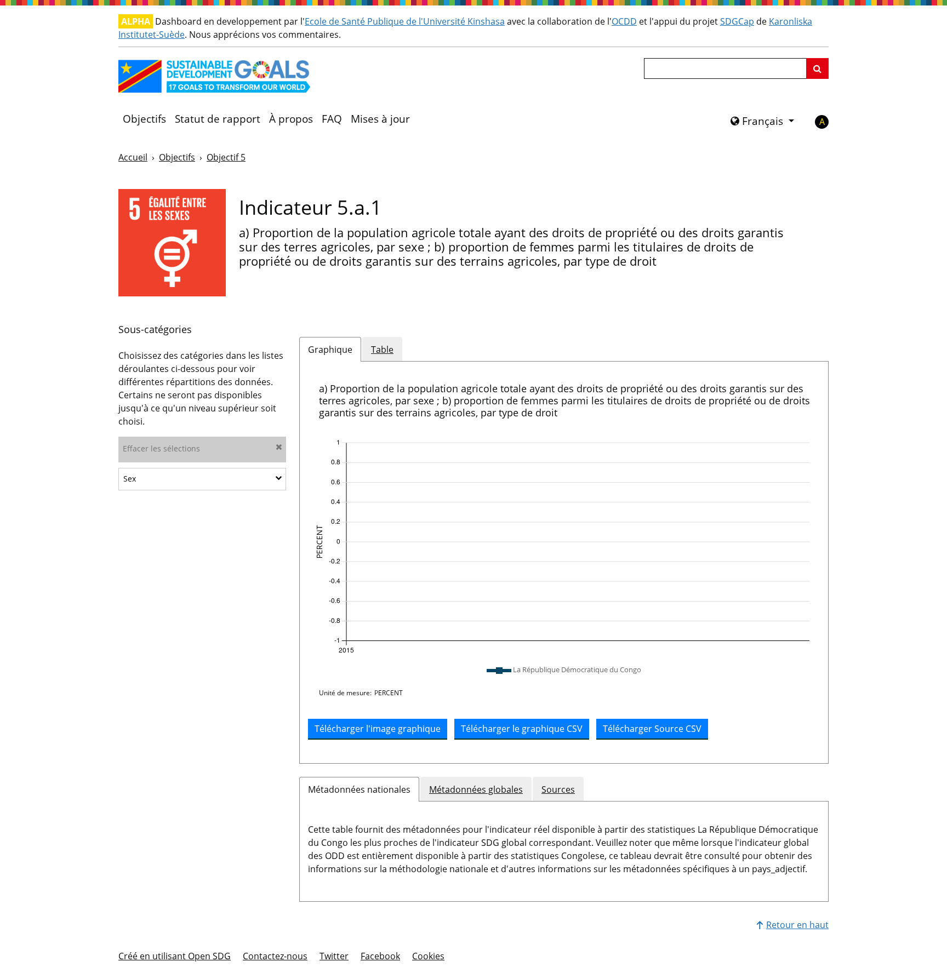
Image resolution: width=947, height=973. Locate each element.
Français (762, 121)
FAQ (332, 119)
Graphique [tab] (330, 350)
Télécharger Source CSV (652, 729)
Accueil (132, 157)
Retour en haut (797, 925)
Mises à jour (380, 119)
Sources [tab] (558, 789)
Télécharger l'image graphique (378, 729)
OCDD (624, 21)
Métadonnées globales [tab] (476, 789)
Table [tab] (382, 350)
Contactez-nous (275, 956)
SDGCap (737, 21)
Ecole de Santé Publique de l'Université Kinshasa (405, 21)
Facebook (380, 956)
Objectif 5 (226, 157)
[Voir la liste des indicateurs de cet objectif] (172, 242)
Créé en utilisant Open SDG (174, 956)
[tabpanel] (564, 562)
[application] (563, 546)
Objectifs (144, 119)
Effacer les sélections (161, 448)
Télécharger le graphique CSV (522, 729)
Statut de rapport (217, 119)
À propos (291, 119)
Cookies (428, 956)
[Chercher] (817, 68)
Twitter (334, 956)
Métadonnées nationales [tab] (359, 789)
